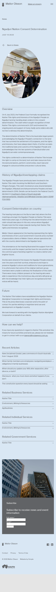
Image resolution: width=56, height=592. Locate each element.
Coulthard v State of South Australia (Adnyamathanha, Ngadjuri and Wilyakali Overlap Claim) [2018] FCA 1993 (27, 197)
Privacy (13, 553)
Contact (5, 553)
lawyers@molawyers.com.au (36, 335)
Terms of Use (23, 553)
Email (9, 522)
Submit (10, 527)
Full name (11, 517)
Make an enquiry (35, 4)
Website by (24, 559)
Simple (30, 559)
